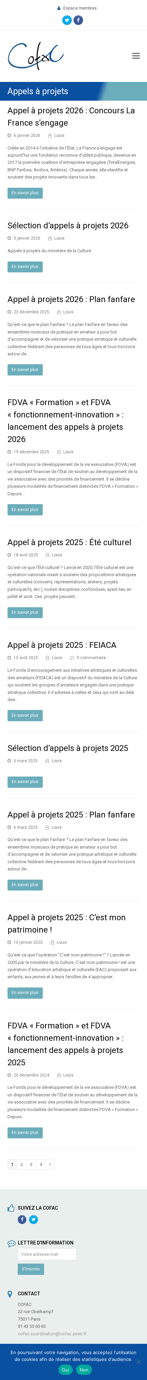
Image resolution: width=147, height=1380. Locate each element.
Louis (59, 135)
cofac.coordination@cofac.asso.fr (52, 1333)
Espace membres (80, 8)
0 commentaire (91, 657)
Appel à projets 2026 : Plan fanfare (71, 299)
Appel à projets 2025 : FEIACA (62, 645)
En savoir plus (25, 192)
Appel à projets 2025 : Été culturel (69, 542)
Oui (65, 1369)
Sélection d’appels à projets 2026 (68, 225)
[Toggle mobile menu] (136, 56)
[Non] (138, 1361)
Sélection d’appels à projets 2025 (68, 748)
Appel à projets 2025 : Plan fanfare (71, 815)
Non (84, 1369)
